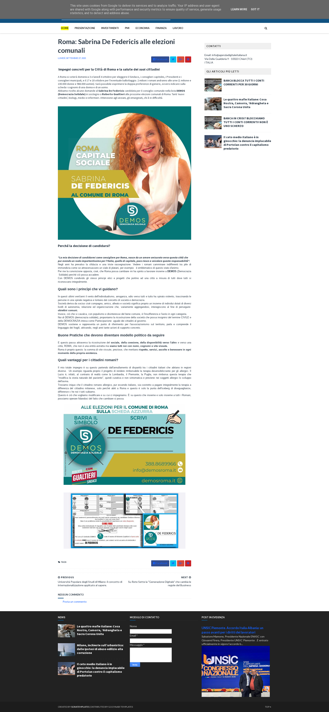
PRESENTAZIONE (85, 28)
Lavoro (178, 28)
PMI (127, 28)
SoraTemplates (80, 706)
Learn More (239, 9)
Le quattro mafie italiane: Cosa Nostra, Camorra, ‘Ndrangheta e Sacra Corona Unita (246, 103)
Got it (255, 9)
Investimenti (110, 28)
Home (65, 28)
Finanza (161, 28)
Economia (142, 28)
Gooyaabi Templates (120, 706)
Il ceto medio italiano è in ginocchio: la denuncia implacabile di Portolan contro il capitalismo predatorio (247, 142)
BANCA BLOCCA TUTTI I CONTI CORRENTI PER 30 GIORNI (244, 82)
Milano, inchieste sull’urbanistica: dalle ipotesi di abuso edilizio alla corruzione (100, 649)
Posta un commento (75, 601)
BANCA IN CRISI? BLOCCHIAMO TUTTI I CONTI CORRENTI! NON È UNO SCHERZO (246, 122)
